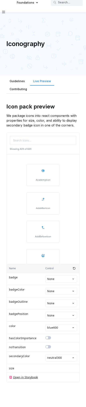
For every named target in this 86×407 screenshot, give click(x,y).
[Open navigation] (3, 12)
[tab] (17, 82)
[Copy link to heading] (4, 106)
